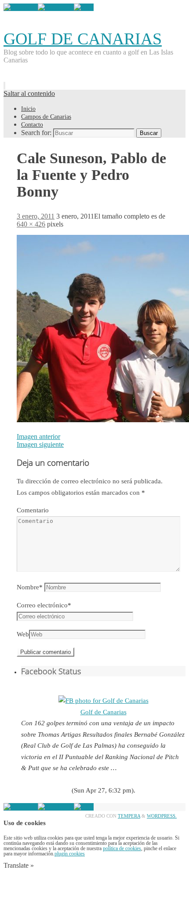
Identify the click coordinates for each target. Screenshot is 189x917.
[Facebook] (56, 7)
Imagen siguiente (40, 444)
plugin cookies (70, 854)
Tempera (129, 815)
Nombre (30, 587)
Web (23, 634)
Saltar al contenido (29, 93)
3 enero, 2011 (36, 216)
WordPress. (162, 815)
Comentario (33, 510)
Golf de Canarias (103, 712)
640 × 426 (31, 224)
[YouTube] (21, 7)
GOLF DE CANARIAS (83, 38)
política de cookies (122, 848)
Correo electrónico (44, 605)
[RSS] (84, 7)
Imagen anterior (38, 436)
